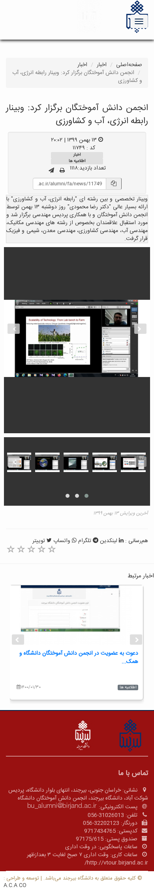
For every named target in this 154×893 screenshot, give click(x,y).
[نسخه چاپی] (62, 171)
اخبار (102, 65)
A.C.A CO (15, 885)
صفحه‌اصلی (129, 65)
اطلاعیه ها (77, 161)
